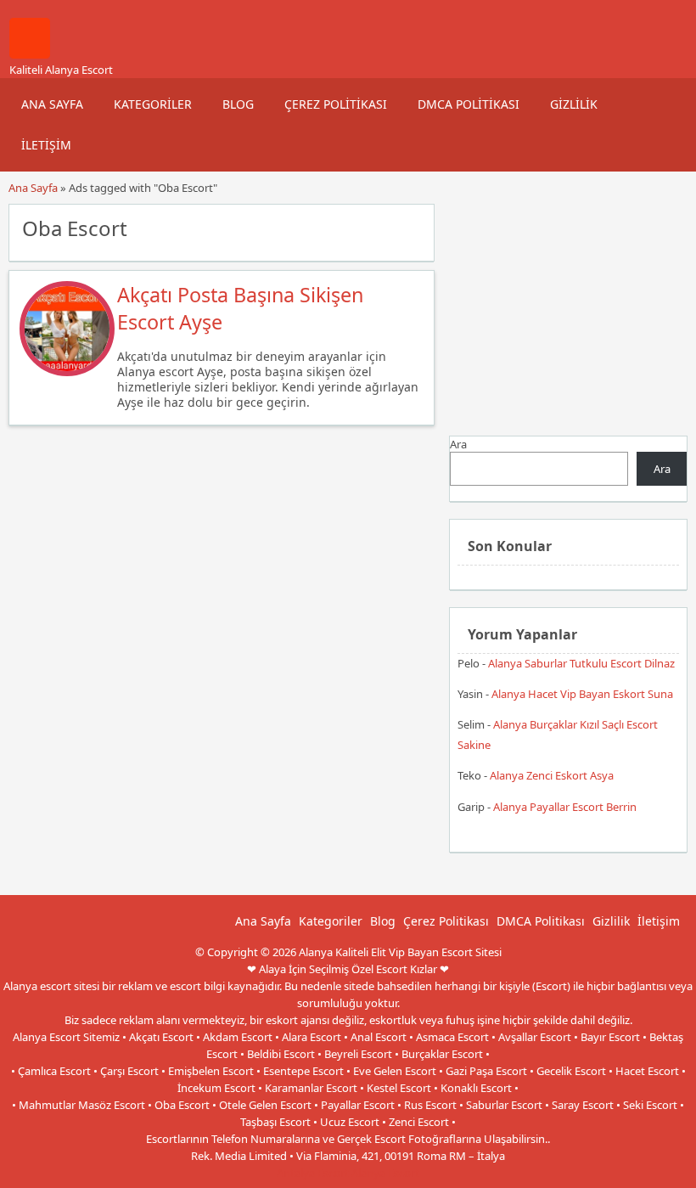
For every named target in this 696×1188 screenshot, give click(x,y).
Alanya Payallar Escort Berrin (565, 806)
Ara (458, 444)
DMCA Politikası (468, 104)
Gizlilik (574, 104)
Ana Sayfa (52, 104)
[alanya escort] (29, 54)
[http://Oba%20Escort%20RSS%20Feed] (413, 226)
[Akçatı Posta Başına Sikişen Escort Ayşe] (67, 372)
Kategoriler (153, 104)
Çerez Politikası (335, 104)
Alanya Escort (385, 1172)
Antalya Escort (313, 1172)
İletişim (46, 145)
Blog (238, 104)
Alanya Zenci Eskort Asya (552, 775)
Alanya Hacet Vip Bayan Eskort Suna (582, 693)
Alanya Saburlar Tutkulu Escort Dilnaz (581, 663)
